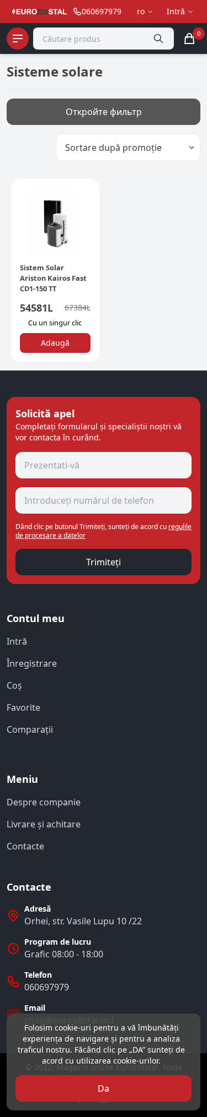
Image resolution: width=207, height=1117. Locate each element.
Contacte (25, 846)
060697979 (46, 987)
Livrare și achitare (44, 824)
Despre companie (44, 802)
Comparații (30, 729)
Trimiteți (103, 562)
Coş (14, 685)
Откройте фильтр (104, 112)
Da (103, 1088)
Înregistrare (32, 663)
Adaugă (55, 342)
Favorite (23, 707)
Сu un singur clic (55, 323)
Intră (17, 641)
